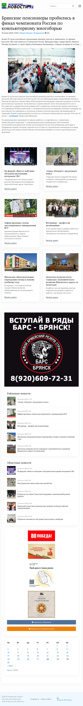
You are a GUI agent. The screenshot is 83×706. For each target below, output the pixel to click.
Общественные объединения (32, 33)
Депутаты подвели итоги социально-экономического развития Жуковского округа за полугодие (62, 281)
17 (8, 656)
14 (47, 652)
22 (58, 656)
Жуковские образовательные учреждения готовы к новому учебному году (19, 280)
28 (48, 659)
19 (28, 656)
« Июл (10, 666)
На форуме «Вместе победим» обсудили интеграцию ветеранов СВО (19, 173)
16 (67, 652)
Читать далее (10, 188)
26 (28, 659)
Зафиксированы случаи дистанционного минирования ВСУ (20, 225)
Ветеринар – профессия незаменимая (58, 224)
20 (38, 656)
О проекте (34, 699)
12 (28, 652)
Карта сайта (46, 699)
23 (67, 656)
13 (38, 652)
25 (18, 659)
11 (18, 652)
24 (8, 659)
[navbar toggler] (79, 6)
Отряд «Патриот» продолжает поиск (61, 172)
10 (8, 652)
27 (38, 659)
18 (18, 656)
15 (58, 652)
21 (47, 656)
